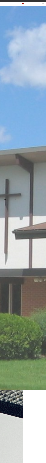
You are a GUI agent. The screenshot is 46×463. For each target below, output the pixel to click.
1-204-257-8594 (3, 1)
